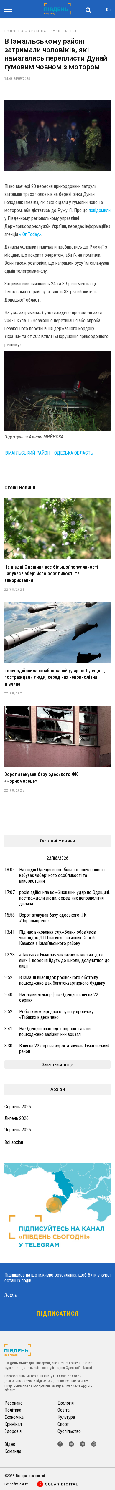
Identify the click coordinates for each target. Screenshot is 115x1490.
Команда (12, 1451)
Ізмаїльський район (27, 453)
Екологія (66, 1403)
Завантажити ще (57, 1064)
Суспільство (64, 31)
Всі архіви (13, 1142)
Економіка (14, 1417)
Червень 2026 (17, 1130)
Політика (12, 1410)
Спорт (63, 1424)
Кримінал (39, 31)
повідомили (100, 210)
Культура (66, 1417)
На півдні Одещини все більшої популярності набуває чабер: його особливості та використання (51, 573)
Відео (9, 1444)
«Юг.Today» (30, 234)
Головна (14, 31)
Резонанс (13, 1403)
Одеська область (73, 453)
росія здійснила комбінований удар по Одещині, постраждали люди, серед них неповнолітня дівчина (54, 677)
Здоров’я (13, 1431)
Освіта (64, 1410)
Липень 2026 (16, 1118)
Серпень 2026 (17, 1107)
